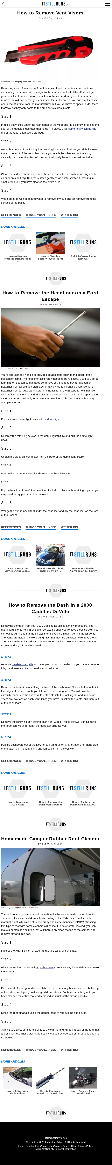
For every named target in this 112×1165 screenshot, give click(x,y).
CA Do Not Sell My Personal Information (55, 1149)
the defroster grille (22, 664)
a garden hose (45, 967)
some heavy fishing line (82, 128)
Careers (57, 1146)
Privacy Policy (85, 1146)
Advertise (34, 1146)
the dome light (51, 419)
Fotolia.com (36, 82)
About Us (23, 1146)
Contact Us (46, 1146)
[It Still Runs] (55, 4)
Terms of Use (70, 1146)
